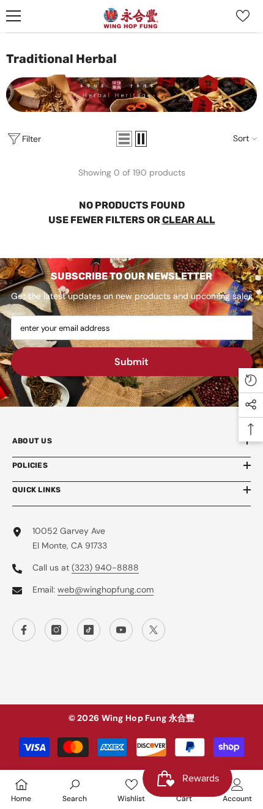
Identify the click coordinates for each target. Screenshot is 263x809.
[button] (124, 139)
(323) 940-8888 (105, 567)
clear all (188, 220)
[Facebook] (23, 629)
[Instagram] (56, 629)
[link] (74, 789)
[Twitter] (153, 629)
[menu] (13, 16)
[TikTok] (88, 629)
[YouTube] (121, 629)
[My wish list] (243, 16)
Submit (131, 361)
